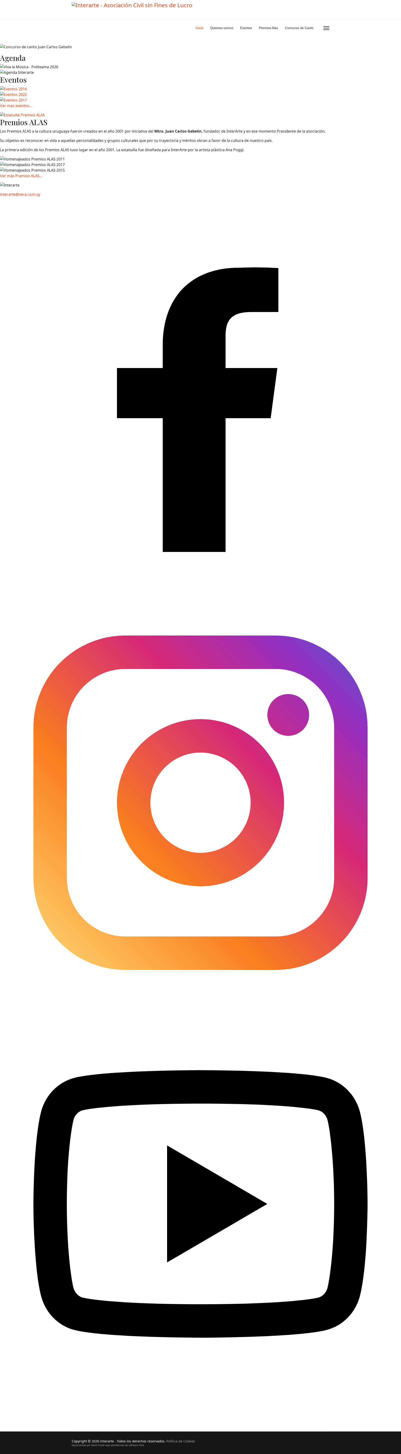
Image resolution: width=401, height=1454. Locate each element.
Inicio (199, 28)
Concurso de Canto (299, 28)
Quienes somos (221, 28)
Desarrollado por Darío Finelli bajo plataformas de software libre (108, 1445)
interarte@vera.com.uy (20, 194)
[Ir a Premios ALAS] (22, 115)
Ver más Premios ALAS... (21, 175)
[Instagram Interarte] (200, 802)
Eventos (246, 28)
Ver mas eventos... (16, 105)
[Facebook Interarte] (200, 401)
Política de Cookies (180, 1441)
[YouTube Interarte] (200, 1203)
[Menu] (326, 28)
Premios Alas (268, 28)
